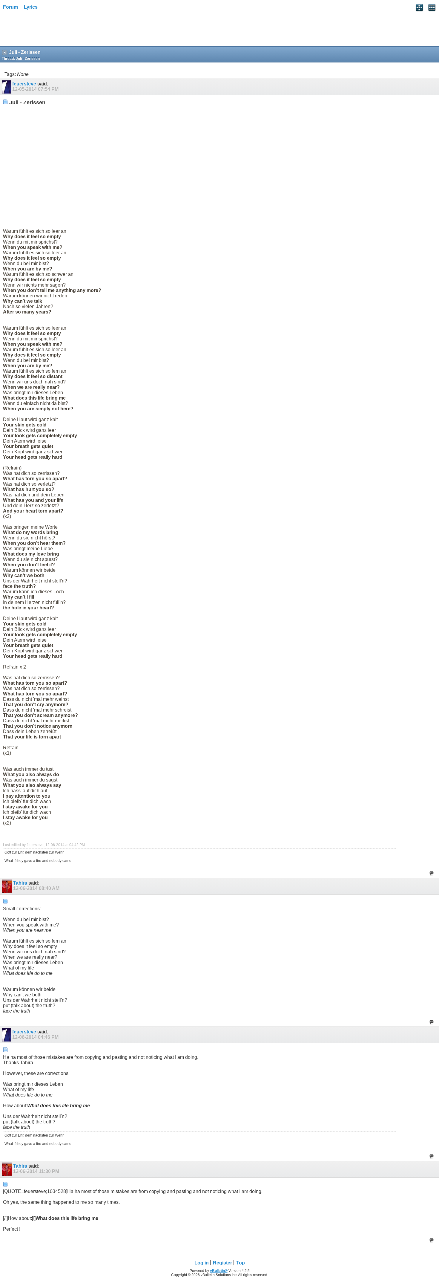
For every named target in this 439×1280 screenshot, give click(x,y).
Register (222, 1262)
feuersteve (24, 83)
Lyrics (31, 7)
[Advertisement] (48, 30)
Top (240, 1262)
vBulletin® (219, 1271)
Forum (10, 7)
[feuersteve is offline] (7, 87)
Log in (201, 1262)
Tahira (20, 883)
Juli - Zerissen (28, 58)
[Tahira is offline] (7, 886)
